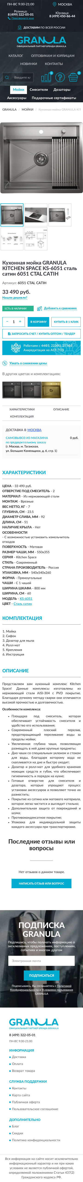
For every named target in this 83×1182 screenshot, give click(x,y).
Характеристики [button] (22, 409)
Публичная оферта (26, 1102)
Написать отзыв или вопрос (41, 883)
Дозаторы (61, 89)
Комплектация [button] (22, 416)
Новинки (28, 64)
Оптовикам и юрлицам (52, 56)
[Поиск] (7, 77)
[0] (73, 77)
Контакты (54, 64)
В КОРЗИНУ (38, 321)
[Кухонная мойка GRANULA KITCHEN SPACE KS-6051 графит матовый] (32, 390)
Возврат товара (23, 1071)
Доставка (19, 1057)
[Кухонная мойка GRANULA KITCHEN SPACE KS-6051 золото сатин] (51, 390)
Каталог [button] (16, 56)
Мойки (18, 89)
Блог (15, 1126)
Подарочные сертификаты (54, 98)
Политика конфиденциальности (36, 1140)
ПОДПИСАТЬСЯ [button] (41, 975)
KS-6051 (26, 598)
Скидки (17, 1133)
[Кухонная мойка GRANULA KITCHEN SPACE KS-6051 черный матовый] (12, 390)
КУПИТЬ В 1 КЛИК (66, 321)
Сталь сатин (23, 604)
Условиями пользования (57, 989)
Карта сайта (21, 1095)
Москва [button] (34, 430)
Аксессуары (16, 98)
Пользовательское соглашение (35, 1109)
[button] (21, 18)
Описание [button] (61, 409)
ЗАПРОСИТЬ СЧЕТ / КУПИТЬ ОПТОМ (43, 333)
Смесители (39, 89)
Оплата (17, 1064)
